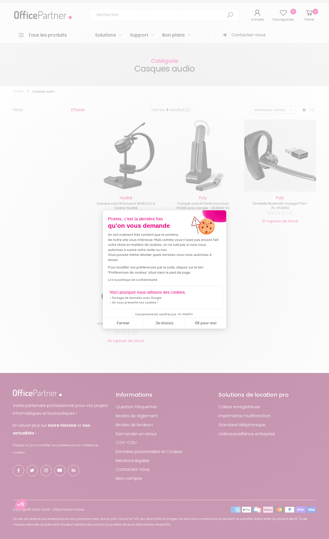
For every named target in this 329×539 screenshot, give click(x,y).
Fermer (123, 323)
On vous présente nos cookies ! (135, 302)
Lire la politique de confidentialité (132, 280)
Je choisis (164, 323)
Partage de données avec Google (136, 298)
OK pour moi (205, 323)
